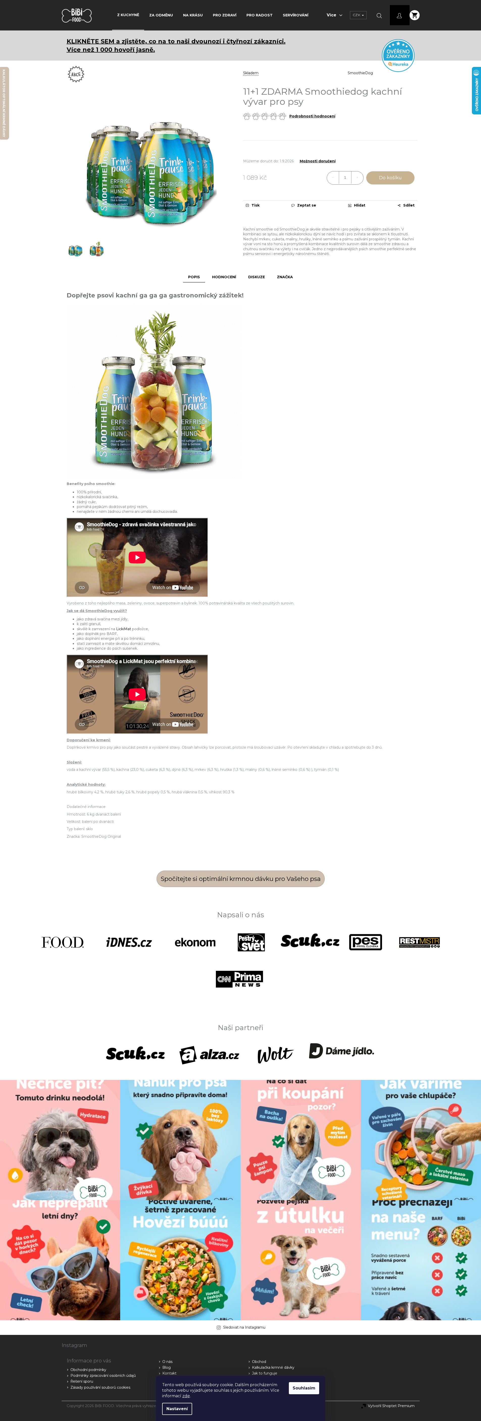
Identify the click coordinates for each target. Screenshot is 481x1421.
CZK (357, 15)
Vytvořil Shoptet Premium (391, 1406)
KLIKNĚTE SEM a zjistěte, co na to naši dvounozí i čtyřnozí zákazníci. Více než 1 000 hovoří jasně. (176, 45)
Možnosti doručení (318, 161)
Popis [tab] (194, 277)
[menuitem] (128, 15)
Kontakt (169, 1373)
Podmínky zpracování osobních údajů (103, 1375)
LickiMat (123, 629)
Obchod (259, 1361)
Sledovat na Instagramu (244, 1327)
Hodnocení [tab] (224, 277)
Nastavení (177, 1408)
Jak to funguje (264, 1373)
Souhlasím (304, 1388)
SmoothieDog (360, 73)
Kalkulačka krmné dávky (273, 1367)
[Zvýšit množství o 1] (357, 177)
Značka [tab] (285, 277)
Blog (166, 1367)
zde (186, 1395)
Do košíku (390, 178)
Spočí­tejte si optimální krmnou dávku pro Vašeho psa (241, 878)
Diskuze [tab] (256, 277)
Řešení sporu (81, 1381)
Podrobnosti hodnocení (312, 116)
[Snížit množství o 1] (333, 177)
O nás (167, 1361)
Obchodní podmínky (88, 1369)
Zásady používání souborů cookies (100, 1387)
